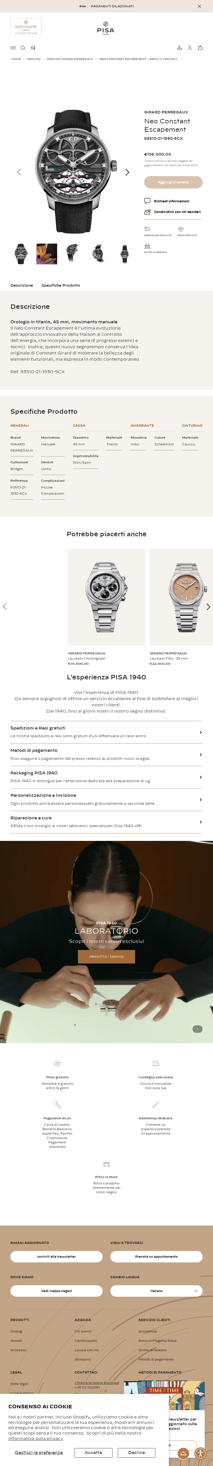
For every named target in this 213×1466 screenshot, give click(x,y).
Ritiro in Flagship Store (157, 1340)
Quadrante (142, 425)
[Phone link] (34, 48)
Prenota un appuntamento (156, 1256)
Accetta (93, 1453)
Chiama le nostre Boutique (97, 1382)
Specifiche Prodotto (60, 285)
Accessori (18, 1350)
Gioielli (16, 1340)
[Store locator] (179, 48)
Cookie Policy (22, 1393)
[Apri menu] (13, 48)
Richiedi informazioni (171, 201)
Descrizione (21, 285)
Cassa (79, 425)
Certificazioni (86, 1340)
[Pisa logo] (106, 28)
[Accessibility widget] (200, 1453)
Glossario (82, 1359)
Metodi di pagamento (156, 1359)
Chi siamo (83, 1331)
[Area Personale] (189, 48)
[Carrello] (199, 48)
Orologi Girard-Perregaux (70, 59)
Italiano (156, 1291)
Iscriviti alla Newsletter (56, 1256)
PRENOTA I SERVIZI (106, 956)
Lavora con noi (87, 1350)
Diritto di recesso (152, 1350)
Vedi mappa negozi (56, 1291)
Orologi (34, 59)
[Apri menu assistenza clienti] (183, 1453)
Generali (19, 425)
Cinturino (192, 425)
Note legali (19, 1383)
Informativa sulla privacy (35, 1439)
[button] (24, 48)
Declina (136, 1453)
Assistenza (147, 1331)
